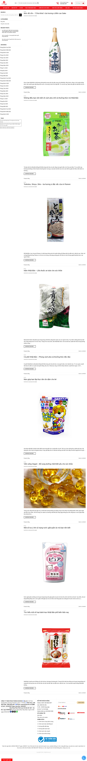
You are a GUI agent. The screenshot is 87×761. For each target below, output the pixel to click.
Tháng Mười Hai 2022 (5, 109)
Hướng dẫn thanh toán (44, 728)
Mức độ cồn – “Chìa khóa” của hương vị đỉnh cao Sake (45, 13)
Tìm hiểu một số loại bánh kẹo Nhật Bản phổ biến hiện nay (46, 612)
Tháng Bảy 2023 (4, 91)
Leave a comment (82, 92)
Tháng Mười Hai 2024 (5, 47)
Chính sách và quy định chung (46, 721)
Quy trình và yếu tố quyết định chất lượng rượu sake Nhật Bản (11, 40)
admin (35, 15)
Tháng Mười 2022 (4, 114)
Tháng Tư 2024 (4, 68)
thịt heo (4, 127)
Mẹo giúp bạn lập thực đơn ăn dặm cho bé (40, 379)
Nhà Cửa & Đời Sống (57, 7)
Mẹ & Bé (67, 7)
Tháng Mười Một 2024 (5, 50)
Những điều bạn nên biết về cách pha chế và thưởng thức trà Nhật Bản (51, 98)
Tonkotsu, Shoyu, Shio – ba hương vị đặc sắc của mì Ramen (47, 184)
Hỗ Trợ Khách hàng (78, 7)
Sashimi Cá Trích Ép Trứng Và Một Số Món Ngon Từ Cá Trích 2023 (10, 125)
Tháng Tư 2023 (4, 98)
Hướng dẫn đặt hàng (44, 726)
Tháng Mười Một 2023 (5, 80)
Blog (1, 21)
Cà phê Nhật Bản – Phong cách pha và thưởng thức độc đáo (47, 357)
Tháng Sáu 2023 (4, 93)
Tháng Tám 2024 (4, 57)
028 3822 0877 (63, 3)
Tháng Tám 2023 (4, 88)
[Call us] (17, 712)
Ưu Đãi (21, 7)
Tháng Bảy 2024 (4, 60)
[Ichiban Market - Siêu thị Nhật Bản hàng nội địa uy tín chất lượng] (6, 3)
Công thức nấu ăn (4, 23)
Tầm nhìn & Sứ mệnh (42, 717)
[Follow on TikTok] (13, 712)
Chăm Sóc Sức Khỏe (44, 7)
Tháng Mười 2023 (4, 83)
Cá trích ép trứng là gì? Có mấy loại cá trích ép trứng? (9, 121)
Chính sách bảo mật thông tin (46, 724)
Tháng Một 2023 (4, 106)
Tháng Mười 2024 (4, 52)
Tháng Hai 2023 (4, 103)
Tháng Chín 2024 (4, 55)
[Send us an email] (15, 712)
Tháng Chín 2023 (4, 85)
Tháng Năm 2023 (4, 96)
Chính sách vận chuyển (44, 731)
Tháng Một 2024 (4, 75)
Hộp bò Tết (14, 7)
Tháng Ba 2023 (3, 101)
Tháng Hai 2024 (4, 73)
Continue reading (30, 87)
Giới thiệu (39, 715)
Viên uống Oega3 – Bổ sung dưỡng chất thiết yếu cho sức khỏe (48, 464)
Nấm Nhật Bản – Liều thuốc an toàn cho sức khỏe (43, 270)
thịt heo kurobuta (10, 127)
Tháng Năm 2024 (4, 65)
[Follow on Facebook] (11, 712)
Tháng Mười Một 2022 (5, 111)
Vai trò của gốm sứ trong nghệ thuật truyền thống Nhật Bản (10, 36)
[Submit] (38, 3)
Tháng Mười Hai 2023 (5, 78)
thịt (1, 127)
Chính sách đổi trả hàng (44, 733)
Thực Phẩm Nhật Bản (30, 7)
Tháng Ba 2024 (3, 70)
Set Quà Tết (6, 7)
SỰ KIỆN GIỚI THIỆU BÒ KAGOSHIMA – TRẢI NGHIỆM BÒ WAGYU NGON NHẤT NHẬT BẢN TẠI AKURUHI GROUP (10, 31)
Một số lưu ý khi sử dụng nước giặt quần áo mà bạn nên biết (47, 528)
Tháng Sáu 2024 (4, 62)
